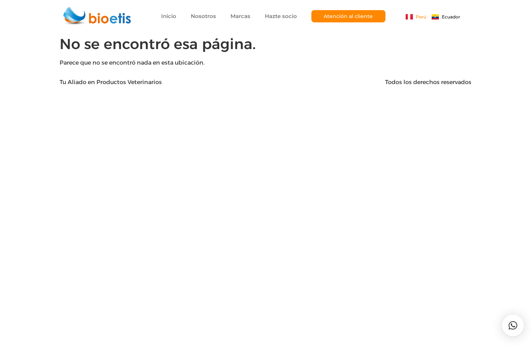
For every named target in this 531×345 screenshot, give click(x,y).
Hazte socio (281, 16)
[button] (513, 325)
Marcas (240, 16)
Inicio (168, 16)
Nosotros (203, 16)
